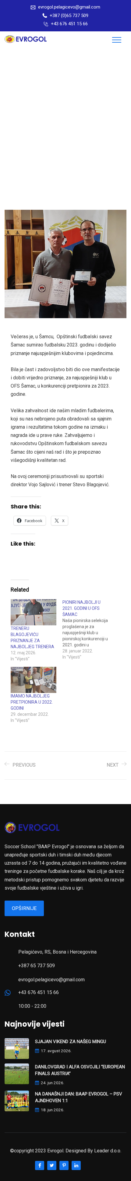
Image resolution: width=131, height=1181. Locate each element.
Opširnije (24, 908)
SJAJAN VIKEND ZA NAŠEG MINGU (70, 1041)
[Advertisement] (65, 116)
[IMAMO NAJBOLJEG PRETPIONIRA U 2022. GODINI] (33, 680)
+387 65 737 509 (36, 965)
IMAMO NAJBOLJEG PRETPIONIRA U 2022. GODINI (32, 702)
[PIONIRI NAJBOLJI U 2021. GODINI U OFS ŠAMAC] (88, 629)
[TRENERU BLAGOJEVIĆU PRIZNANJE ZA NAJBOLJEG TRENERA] (33, 612)
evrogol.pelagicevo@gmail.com (69, 7)
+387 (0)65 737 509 (69, 15)
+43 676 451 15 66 (69, 23)
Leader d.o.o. (107, 1151)
